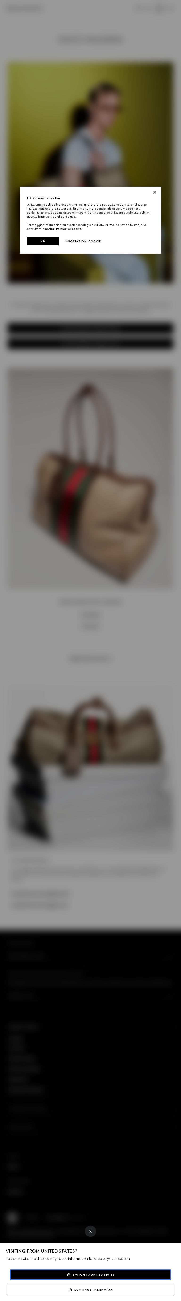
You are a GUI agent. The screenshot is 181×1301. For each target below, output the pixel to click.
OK (42, 241)
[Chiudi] (154, 192)
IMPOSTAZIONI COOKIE (83, 241)
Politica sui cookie (68, 229)
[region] (90, 220)
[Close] (90, 1231)
